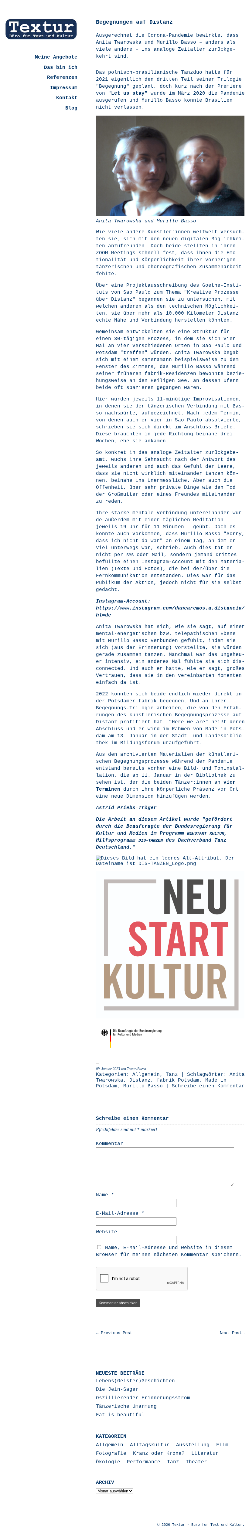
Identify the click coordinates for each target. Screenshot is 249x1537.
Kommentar (109, 1144)
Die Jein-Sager (117, 1389)
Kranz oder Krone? (159, 1453)
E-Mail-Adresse (120, 1213)
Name (105, 1195)
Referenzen (62, 77)
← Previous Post (114, 1332)
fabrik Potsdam (178, 1080)
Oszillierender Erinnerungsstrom (143, 1398)
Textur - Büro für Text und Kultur (207, 1525)
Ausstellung (193, 1445)
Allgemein (146, 1074)
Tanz (172, 1074)
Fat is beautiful (120, 1415)
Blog (71, 108)
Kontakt (66, 98)
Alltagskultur (149, 1445)
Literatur (205, 1453)
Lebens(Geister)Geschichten (135, 1381)
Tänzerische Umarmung (126, 1406)
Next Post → (233, 1332)
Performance (143, 1462)
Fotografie (111, 1453)
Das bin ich (60, 67)
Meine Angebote (56, 57)
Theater (196, 1462)
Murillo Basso (143, 1086)
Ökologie (108, 1462)
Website (106, 1232)
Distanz (140, 1080)
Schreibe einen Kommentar (208, 1086)
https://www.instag (123, 608)
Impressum (63, 88)
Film (222, 1445)
